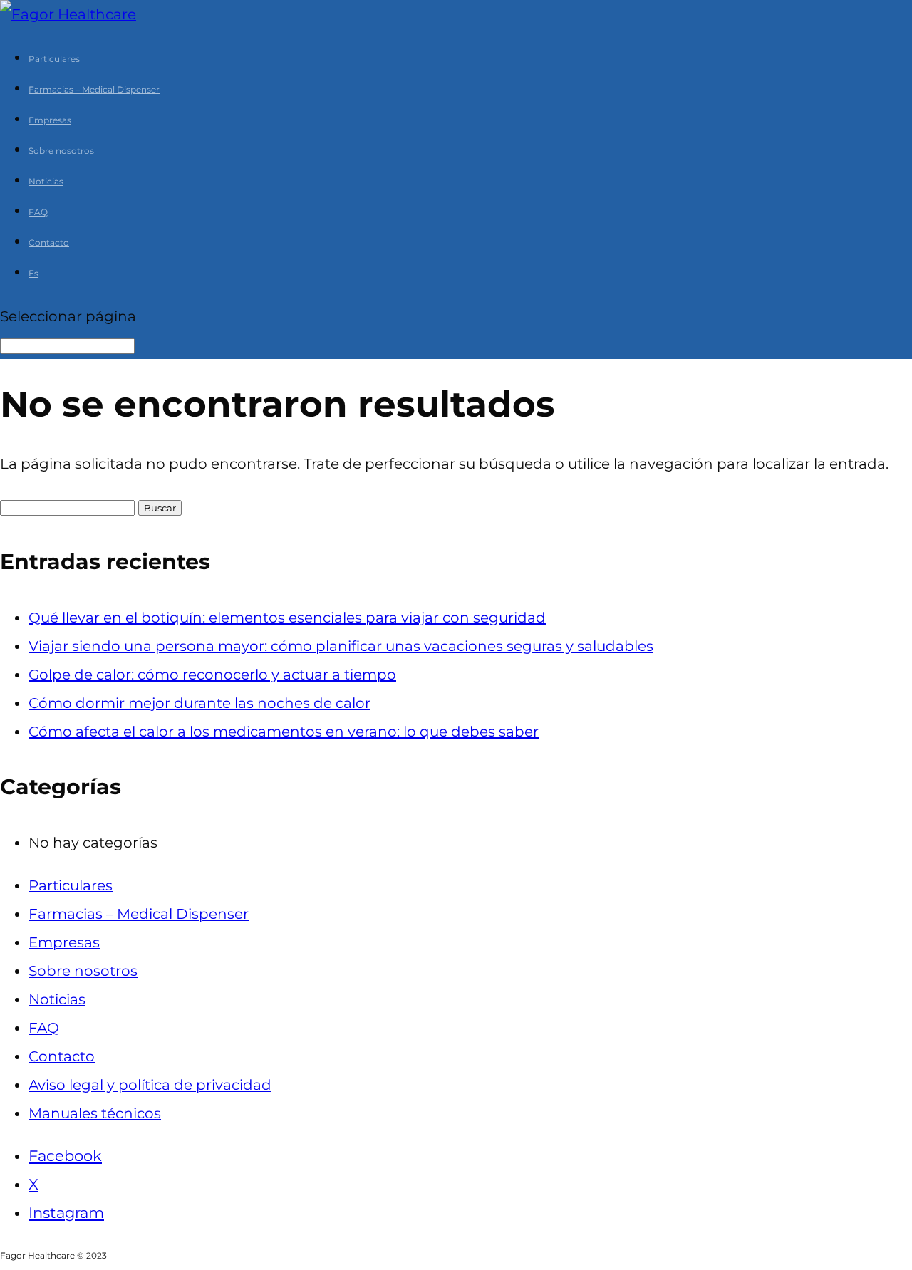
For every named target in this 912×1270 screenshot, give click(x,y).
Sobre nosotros (61, 150)
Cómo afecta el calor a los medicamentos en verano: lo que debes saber (283, 731)
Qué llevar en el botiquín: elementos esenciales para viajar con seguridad (287, 617)
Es (33, 273)
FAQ (38, 212)
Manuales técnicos (94, 1113)
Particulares (54, 58)
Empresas (49, 120)
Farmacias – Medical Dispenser (94, 89)
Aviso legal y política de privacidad (149, 1084)
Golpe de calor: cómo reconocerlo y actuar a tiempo (212, 674)
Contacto (48, 242)
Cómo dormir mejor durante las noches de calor (199, 703)
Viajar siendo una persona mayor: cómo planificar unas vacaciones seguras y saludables (340, 646)
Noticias (45, 181)
